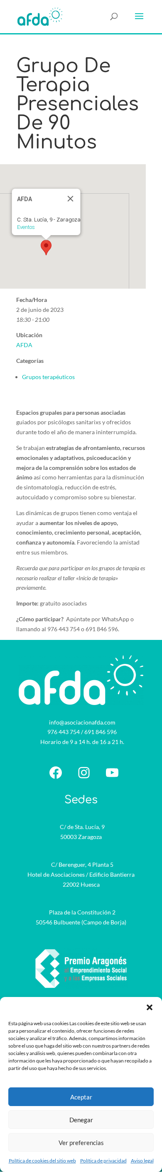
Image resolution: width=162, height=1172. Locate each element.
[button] (149, 1007)
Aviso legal (142, 1160)
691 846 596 (100, 731)
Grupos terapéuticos (48, 376)
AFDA (24, 344)
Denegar (81, 1119)
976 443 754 (63, 731)
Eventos (26, 227)
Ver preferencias (81, 1142)
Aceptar (81, 1097)
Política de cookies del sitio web (42, 1160)
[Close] (71, 199)
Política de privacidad (103, 1160)
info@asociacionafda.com (82, 722)
